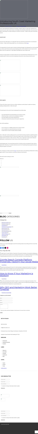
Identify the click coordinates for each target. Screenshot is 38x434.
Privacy (4, 364)
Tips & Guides (4, 232)
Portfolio (4, 353)
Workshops (4, 236)
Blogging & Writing (5, 222)
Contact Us (5, 354)
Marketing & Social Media (21, 26)
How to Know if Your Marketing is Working (16, 274)
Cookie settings (4, 368)
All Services (5, 340)
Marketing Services (6, 342)
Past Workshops (5, 229)
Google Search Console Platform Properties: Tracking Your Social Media (19, 260)
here (28, 43)
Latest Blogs (4, 225)
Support (4, 343)
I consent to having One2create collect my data (11, 417)
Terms (4, 362)
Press (4, 365)
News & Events (4, 228)
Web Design (4, 235)
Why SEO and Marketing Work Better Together (18, 288)
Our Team (5, 351)
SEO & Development (6, 231)
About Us (4, 350)
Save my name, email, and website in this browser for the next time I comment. (15, 310)
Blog (4, 356)
